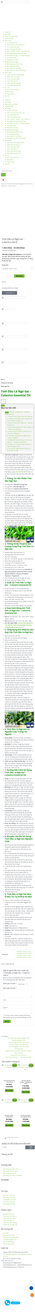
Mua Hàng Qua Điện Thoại (15, 64)
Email (5, 1008)
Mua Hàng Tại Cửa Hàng (14, 68)
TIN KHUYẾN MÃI (23, 623)
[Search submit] (3, 174)
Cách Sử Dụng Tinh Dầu (14, 49)
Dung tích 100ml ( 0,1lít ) (24, 951)
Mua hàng (19, 276)
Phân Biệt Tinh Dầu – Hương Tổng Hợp (18, 55)
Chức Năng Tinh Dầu (13, 47)
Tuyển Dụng (10, 94)
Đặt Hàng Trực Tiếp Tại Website (16, 70)
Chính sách (8, 72)
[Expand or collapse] (3, 406)
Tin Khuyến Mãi (11, 58)
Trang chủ (8, 32)
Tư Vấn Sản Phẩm (12, 43)
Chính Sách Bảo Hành (13, 79)
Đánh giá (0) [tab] (5, 386)
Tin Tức (7, 87)
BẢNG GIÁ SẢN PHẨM (11, 36)
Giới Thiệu (8, 34)
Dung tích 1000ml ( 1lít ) (24, 955)
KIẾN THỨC (8, 40)
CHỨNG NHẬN (9, 38)
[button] (2, 284)
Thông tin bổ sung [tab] (7, 383)
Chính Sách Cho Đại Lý (13, 77)
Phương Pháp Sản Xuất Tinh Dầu (16, 53)
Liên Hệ (7, 96)
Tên (5, 1000)
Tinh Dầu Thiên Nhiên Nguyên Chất (17, 184)
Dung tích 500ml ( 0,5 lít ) (24, 953)
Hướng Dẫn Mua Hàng (11, 62)
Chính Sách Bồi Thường (14, 83)
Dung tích (5, 265)
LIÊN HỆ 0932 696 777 (17, 627)
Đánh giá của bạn (10, 983)
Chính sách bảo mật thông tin (15, 75)
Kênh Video (10, 92)
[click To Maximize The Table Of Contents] (3, 401)
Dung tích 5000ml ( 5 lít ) (24, 957)
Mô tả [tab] (3, 379)
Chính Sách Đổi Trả (12, 81)
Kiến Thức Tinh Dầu (12, 89)
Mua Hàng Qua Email (13, 66)
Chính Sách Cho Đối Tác (14, 85)
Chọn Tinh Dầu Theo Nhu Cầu (16, 45)
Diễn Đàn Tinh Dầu (12, 60)
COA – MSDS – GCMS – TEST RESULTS (18, 51)
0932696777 (16, 1303)
